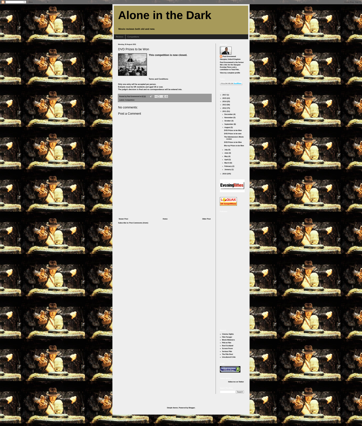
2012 (224, 108)
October (227, 121)
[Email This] (155, 96)
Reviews (119, 37)
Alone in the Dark (164, 15)
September (229, 124)
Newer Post (123, 219)
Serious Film (227, 351)
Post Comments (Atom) (138, 223)
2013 (224, 105)
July (226, 150)
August (227, 127)
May (226, 156)
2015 (224, 98)
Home (165, 219)
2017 (224, 95)
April (226, 160)
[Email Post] (151, 96)
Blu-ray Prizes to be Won (234, 146)
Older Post (206, 219)
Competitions (133, 37)
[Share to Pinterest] (166, 96)
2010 (224, 174)
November (228, 118)
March (227, 163)
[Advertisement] (165, 196)
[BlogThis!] (158, 96)
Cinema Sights (228, 334)
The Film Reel (227, 354)
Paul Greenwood (229, 56)
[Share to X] (161, 96)
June (226, 153)
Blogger (192, 408)
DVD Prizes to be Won (133, 49)
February (228, 166)
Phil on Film (226, 343)
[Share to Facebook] (163, 96)
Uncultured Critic (229, 357)
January (227, 170)
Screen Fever (227, 348)
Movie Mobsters (228, 340)
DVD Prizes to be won (232, 134)
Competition (129, 100)
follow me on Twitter (236, 382)
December (228, 114)
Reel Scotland (227, 346)
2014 (224, 101)
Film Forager (227, 337)
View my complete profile (230, 73)
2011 (224, 111)
